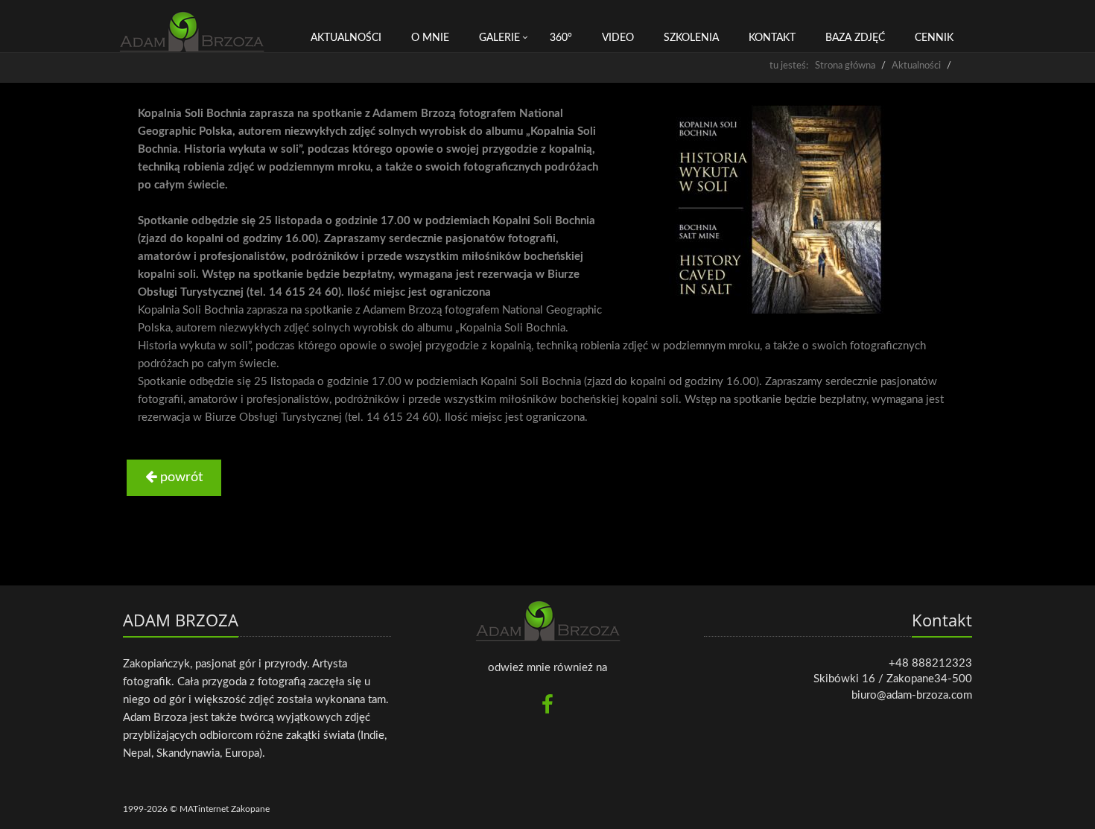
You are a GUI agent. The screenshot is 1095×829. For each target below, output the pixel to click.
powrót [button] (179, 477)
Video (618, 38)
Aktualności (346, 38)
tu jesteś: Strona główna (822, 66)
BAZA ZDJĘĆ (855, 38)
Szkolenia (691, 38)
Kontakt (772, 38)
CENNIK (934, 38)
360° (561, 38)
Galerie (499, 38)
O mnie (430, 38)
